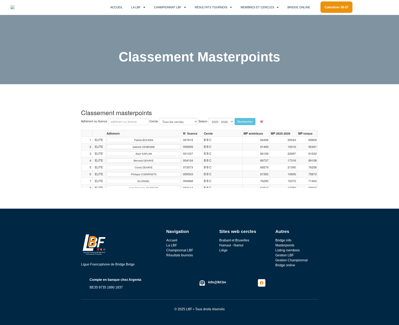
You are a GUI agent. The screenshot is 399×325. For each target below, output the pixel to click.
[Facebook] (261, 283)
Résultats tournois (211, 7)
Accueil (116, 7)
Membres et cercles (257, 7)
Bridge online (298, 7)
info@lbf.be (217, 282)
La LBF (136, 7)
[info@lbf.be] (202, 283)
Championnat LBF (167, 7)
